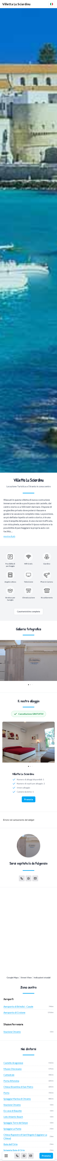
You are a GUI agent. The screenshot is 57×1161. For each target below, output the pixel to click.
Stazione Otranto (12, 1031)
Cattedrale (9, 1074)
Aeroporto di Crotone (14, 1012)
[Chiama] (17, 1156)
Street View (26, 977)
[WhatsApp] (24, 1156)
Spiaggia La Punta (12, 1128)
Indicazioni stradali (42, 977)
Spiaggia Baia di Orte (14, 1150)
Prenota (46, 1155)
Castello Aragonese (13, 1062)
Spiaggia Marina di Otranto (17, 1098)
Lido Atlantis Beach (13, 1116)
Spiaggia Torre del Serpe (16, 1122)
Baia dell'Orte (11, 1144)
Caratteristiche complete (28, 611)
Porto (6, 1092)
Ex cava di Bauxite (13, 1110)
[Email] (31, 1156)
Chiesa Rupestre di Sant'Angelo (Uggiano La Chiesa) (25, 1136)
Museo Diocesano (13, 1068)
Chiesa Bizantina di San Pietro (18, 1086)
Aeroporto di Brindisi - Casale (18, 1006)
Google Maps (13, 977)
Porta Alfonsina (11, 1080)
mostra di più (9, 536)
